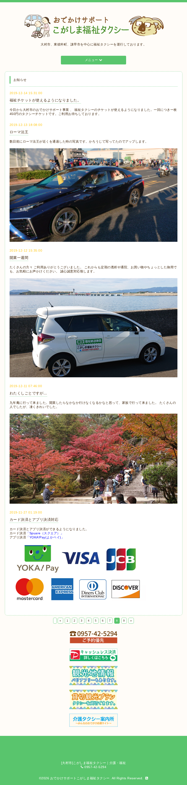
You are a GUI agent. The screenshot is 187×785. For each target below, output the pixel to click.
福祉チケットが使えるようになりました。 (45, 100)
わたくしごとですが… (28, 393)
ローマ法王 (19, 132)
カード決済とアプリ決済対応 (34, 520)
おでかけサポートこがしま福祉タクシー (80, 778)
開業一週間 (19, 258)
